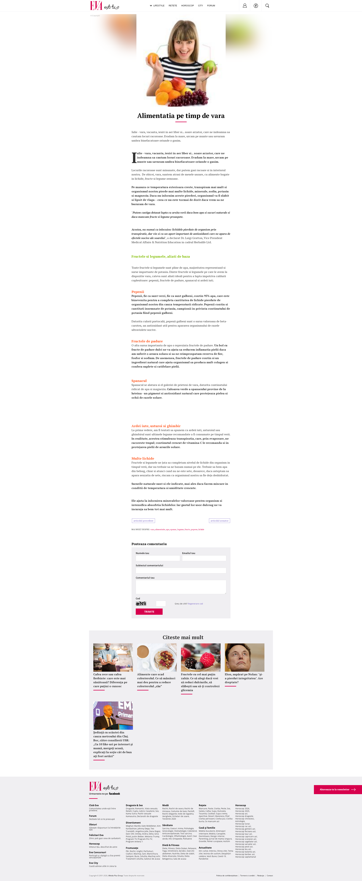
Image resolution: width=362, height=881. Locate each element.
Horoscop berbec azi (245, 854)
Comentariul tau (145, 577)
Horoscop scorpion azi (245, 839)
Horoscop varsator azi (245, 844)
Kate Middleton (149, 825)
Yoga (164, 851)
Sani (144, 853)
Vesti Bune (212, 856)
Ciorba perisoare (207, 818)
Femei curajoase (214, 841)
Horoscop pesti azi (244, 846)
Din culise (203, 851)
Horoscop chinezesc (244, 818)
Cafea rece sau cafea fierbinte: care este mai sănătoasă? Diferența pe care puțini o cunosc (110, 680)
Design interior (217, 836)
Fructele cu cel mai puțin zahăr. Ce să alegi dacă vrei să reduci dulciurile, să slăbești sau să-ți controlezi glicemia (200, 682)
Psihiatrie (187, 838)
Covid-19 (222, 856)
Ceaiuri (173, 828)
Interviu (212, 851)
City (200, 5)
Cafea (208, 811)
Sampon (130, 856)
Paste (210, 808)
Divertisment (133, 822)
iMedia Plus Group (115, 875)
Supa (214, 811)
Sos (228, 808)
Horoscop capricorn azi (246, 836)
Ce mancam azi (212, 821)
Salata (202, 811)
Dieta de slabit (187, 853)
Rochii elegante (169, 813)
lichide (201, 529)
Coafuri (129, 853)
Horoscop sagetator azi (246, 841)
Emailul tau (188, 553)
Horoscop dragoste (244, 816)
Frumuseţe (132, 848)
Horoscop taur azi (243, 834)
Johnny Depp (144, 828)
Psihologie (189, 828)
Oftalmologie (180, 836)
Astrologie (240, 821)
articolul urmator (220, 520)
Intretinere (173, 851)
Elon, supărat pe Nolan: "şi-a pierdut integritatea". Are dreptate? (244, 678)
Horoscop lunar (242, 823)
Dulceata (221, 811)
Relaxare (192, 848)
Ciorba (217, 808)
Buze (136, 856)
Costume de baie (179, 811)
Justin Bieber (138, 836)
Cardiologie (167, 836)
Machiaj (137, 853)
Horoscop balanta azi (245, 851)
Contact (270, 875)
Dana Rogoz (154, 831)
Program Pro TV (145, 839)
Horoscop (187, 5)
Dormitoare (204, 836)
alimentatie (160, 529)
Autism (226, 841)
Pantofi (191, 811)
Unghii (139, 851)
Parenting (203, 838)
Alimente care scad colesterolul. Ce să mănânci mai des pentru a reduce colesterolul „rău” (156, 680)
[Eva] (98, 3)
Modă (165, 805)
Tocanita (203, 813)
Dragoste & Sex (134, 805)
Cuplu (135, 811)
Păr (127, 851)
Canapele (220, 833)
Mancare (203, 808)
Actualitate (205, 847)
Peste (223, 808)
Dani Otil (130, 833)
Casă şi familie (207, 827)
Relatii (129, 811)
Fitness (171, 848)
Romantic (139, 808)
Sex (157, 811)
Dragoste (130, 808)
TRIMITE (149, 611)
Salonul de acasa (152, 858)
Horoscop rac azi (243, 826)
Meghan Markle (133, 825)
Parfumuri (148, 851)
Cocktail (211, 813)
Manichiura (152, 853)
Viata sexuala (151, 808)
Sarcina (165, 828)
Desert (211, 816)
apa (167, 529)
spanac (173, 529)
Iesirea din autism (212, 853)
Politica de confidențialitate (227, 875)
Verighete (166, 816)
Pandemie (203, 858)
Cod (138, 598)
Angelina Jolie (141, 831)
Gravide (202, 841)
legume (180, 529)
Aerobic (182, 851)
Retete (173, 5)
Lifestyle (158, 5)
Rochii (133, 851)
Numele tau (142, 553)
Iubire (142, 811)
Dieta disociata (169, 856)
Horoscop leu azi (243, 849)
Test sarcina (186, 833)
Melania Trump (152, 836)
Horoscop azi (241, 813)
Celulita (143, 856)
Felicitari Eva (96, 835)
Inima (180, 828)
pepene (194, 529)
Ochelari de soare (180, 816)
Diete (164, 848)
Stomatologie (180, 831)
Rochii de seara (176, 808)
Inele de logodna (186, 813)
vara (152, 529)
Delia (151, 833)
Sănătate (167, 825)
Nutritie (176, 853)
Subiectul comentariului (149, 565)
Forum (211, 5)
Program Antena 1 (134, 841)
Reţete (202, 805)
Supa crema (221, 813)
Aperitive (203, 816)
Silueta (180, 856)
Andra (145, 833)
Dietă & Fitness (170, 845)
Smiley (138, 833)
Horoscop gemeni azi (245, 828)
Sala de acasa (179, 858)
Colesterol (192, 831)
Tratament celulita (134, 858)
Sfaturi (93, 824)
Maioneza (219, 816)
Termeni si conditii (247, 875)
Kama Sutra (131, 813)
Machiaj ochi (154, 856)
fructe (187, 529)
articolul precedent (143, 520)
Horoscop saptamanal (245, 856)
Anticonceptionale (170, 833)
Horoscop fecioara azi (245, 831)
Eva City (93, 862)
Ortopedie (177, 838)
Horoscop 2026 (242, 808)
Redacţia (260, 875)
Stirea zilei (222, 851)
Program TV (131, 839)
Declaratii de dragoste (147, 816)
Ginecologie (167, 831)
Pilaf (227, 816)
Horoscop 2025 (242, 811)
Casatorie (150, 811)
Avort (189, 836)
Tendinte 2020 (169, 818)
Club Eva (94, 805)
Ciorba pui (220, 818)
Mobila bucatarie (207, 831)
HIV (170, 838)
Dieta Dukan (181, 848)
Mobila (212, 833)
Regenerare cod (195, 603)
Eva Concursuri (97, 852)
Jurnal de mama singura (220, 838)
